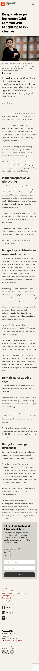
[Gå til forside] (16, 4)
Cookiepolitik (6, 598)
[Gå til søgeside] (33, 4)
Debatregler (6, 600)
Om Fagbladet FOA (9, 596)
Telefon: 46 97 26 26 (9, 638)
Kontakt (5, 588)
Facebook (10, 607)
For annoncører (7, 591)
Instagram (10, 613)
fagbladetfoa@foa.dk (14, 641)
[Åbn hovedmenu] (37, 4)
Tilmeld (19, 575)
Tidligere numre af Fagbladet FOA (14, 593)
